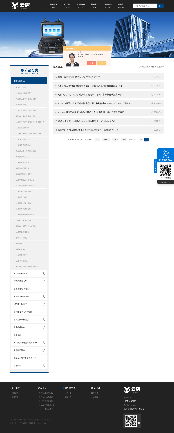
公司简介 (15, 393)
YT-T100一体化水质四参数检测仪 (47, 397)
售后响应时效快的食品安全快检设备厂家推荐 (79, 77)
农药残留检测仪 (20, 281)
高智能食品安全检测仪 (23, 312)
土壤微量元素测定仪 (23, 145)
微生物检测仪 (19, 327)
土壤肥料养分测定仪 (23, 209)
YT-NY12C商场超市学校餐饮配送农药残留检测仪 (47, 405)
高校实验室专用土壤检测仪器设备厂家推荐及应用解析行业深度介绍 (90, 86)
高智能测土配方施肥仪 (24, 174)
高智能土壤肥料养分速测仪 (26, 226)
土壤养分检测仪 (22, 261)
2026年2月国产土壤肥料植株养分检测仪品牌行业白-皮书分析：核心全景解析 (94, 103)
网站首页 (54, 5)
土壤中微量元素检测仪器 (25, 180)
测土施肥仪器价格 (22, 168)
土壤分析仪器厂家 (22, 157)
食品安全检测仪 (20, 274)
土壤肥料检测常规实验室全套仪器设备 (30, 122)
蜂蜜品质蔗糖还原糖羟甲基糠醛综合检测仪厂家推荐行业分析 (86, 121)
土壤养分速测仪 (22, 255)
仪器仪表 (17, 366)
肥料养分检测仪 (22, 238)
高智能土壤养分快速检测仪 (26, 116)
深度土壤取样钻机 (22, 128)
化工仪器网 (22, 423)
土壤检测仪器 (19, 81)
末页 (124, 140)
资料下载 (15, 397)
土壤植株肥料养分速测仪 (25, 214)
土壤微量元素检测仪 (23, 203)
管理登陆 (32, 423)
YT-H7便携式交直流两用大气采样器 (47, 401)
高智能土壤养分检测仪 (24, 220)
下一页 (115, 140)
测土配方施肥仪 (22, 249)
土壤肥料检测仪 (22, 105)
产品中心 (81, 5)
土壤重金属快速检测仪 (24, 93)
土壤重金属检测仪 (22, 232)
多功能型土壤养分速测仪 (25, 186)
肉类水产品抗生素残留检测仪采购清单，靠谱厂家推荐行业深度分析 (90, 94)
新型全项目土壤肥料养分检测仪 (27, 267)
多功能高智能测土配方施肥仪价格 (27, 343)
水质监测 (17, 335)
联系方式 (94, 393)
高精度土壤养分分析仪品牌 (25, 358)
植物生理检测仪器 (21, 289)
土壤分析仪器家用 (22, 162)
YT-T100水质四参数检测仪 (47, 393)
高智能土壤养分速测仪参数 (26, 99)
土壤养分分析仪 (22, 197)
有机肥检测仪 (21, 87)
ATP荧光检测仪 (20, 304)
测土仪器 (19, 243)
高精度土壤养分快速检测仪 (26, 151)
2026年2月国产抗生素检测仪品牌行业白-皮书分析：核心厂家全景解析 (91, 112)
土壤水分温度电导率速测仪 (26, 110)
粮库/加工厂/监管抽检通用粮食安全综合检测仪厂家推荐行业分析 (88, 130)
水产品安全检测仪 (21, 320)
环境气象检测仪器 (21, 297)
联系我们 (121, 5)
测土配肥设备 (19, 350)
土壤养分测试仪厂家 (23, 139)
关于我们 (67, 5)
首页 (152, 67)
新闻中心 (94, 5)
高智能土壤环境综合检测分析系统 (28, 133)
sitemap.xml (41, 423)
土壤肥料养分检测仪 (23, 191)
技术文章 (68, 393)
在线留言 (108, 5)
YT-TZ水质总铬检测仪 (46, 409)
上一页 (106, 140)
